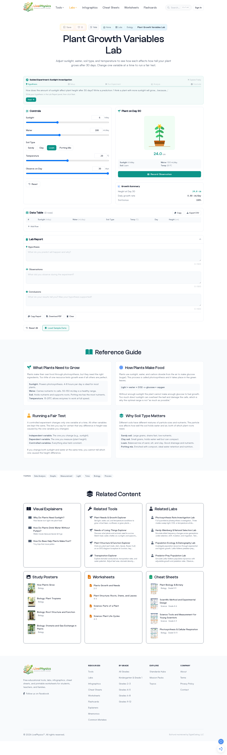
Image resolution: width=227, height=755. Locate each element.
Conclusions (35, 291)
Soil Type (30, 142)
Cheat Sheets (111, 7)
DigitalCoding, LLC (196, 734)
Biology (130, 27)
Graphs (53, 476)
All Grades (124, 671)
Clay (41, 147)
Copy (179, 213)
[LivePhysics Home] (37, 7)
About (183, 671)
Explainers (93, 707)
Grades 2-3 (125, 683)
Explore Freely (195, 80)
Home (108, 27)
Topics (153, 683)
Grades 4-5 (125, 689)
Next (30, 99)
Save (69, 27)
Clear (71, 316)
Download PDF (55, 316)
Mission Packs (157, 677)
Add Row (34, 226)
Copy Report (36, 316)
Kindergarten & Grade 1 (130, 677)
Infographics (90, 7)
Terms (183, 677)
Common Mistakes (97, 719)
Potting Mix (65, 147)
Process (108, 476)
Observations (36, 269)
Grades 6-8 (125, 695)
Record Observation (161, 174)
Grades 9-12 (125, 701)
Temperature (32, 155)
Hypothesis (34, 247)
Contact (184, 689)
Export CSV (194, 213)
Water (29, 130)
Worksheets (131, 7)
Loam (51, 147)
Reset (35, 184)
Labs (72, 7)
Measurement (66, 476)
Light (79, 476)
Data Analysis (40, 476)
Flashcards (150, 7)
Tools (58, 7)
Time (87, 476)
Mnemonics (93, 713)
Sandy (31, 147)
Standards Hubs (158, 671)
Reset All (33, 328)
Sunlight (30, 117)
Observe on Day (34, 168)
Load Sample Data (57, 328)
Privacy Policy (187, 683)
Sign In (198, 7)
